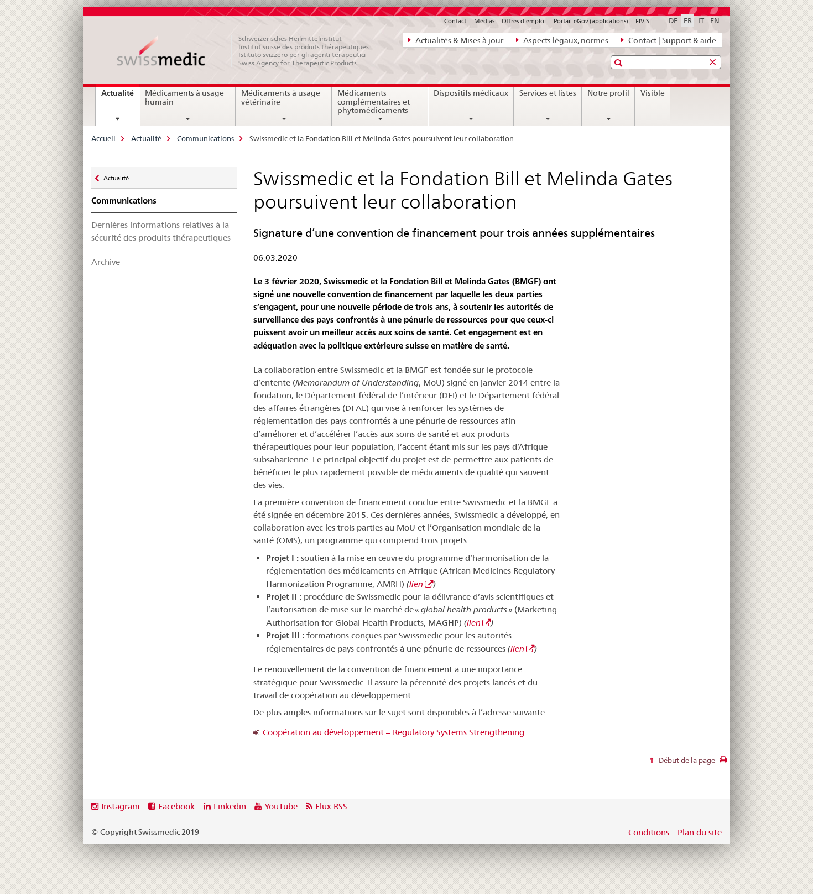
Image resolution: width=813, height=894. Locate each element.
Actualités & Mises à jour (458, 40)
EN (715, 20)
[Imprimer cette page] (723, 763)
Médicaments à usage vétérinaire (280, 97)
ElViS (642, 21)
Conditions (648, 832)
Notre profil (608, 93)
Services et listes (547, 93)
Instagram (120, 806)
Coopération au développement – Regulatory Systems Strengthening (393, 732)
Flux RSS (331, 806)
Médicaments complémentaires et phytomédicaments (373, 102)
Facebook (176, 806)
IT (701, 20)
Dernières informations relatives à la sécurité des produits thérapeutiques (161, 231)
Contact (455, 21)
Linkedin (229, 806)
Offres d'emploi (524, 21)
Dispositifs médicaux (471, 93)
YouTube (281, 806)
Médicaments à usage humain (184, 97)
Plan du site (700, 832)
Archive (105, 262)
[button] (619, 63)
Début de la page (686, 760)
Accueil (103, 138)
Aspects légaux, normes (565, 40)
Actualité (120, 96)
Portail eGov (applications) (591, 21)
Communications (205, 138)
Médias (484, 21)
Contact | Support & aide (671, 40)
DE (673, 20)
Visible (652, 93)
